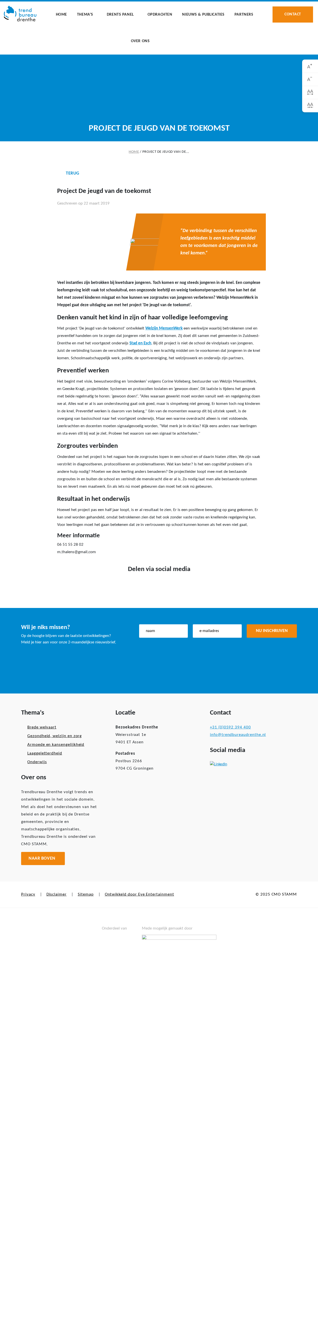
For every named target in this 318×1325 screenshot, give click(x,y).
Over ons (140, 41)
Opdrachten (160, 15)
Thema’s (85, 15)
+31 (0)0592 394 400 (230, 727)
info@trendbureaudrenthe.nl (238, 735)
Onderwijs (37, 762)
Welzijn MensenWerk (164, 328)
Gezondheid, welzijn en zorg (54, 736)
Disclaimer (56, 894)
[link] (310, 66)
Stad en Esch (140, 343)
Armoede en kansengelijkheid (55, 745)
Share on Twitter (151, 585)
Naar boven (42, 858)
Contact (292, 14)
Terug (72, 173)
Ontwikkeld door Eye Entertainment (139, 894)
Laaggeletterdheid (44, 753)
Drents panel (120, 15)
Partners (244, 15)
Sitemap (86, 894)
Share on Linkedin (167, 585)
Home (61, 15)
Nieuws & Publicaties (203, 15)
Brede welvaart (41, 727)
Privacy (28, 894)
